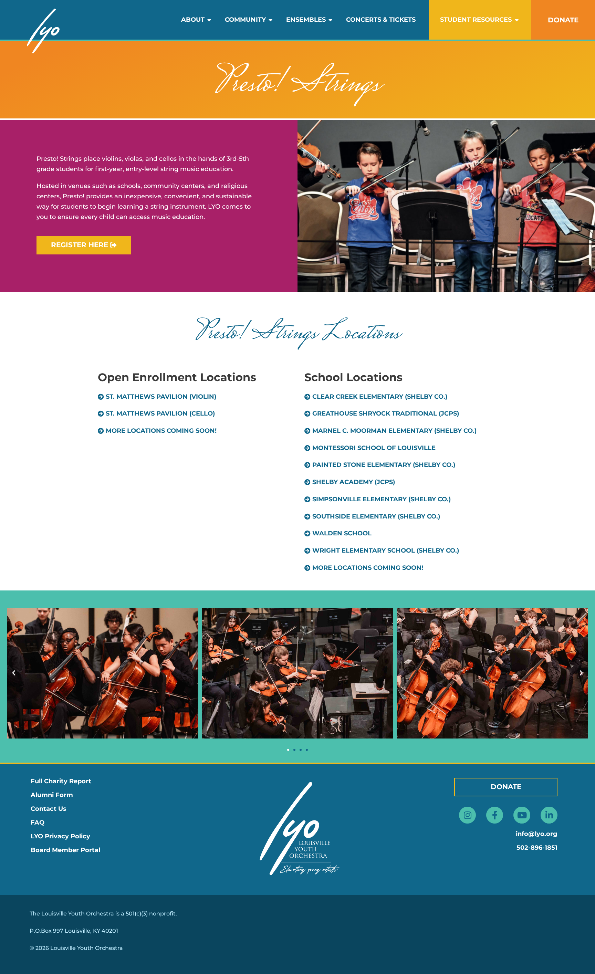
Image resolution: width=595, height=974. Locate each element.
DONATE (563, 20)
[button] (157, 431)
